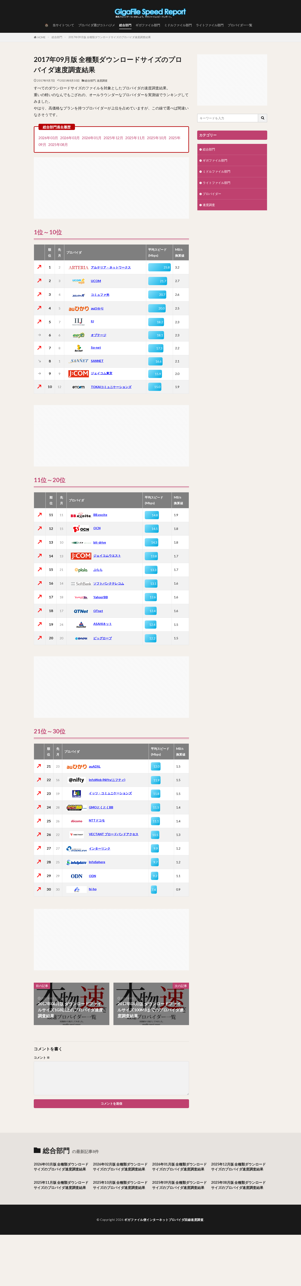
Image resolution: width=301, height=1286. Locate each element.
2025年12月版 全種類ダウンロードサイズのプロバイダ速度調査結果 (238, 1166)
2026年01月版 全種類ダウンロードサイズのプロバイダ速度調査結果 (179, 1166)
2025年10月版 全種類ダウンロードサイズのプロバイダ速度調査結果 (120, 1185)
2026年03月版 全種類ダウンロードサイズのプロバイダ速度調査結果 (61, 1166)
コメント (42, 1057)
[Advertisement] (111, 186)
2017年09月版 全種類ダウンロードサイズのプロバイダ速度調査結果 (109, 37)
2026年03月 (48, 138)
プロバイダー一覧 (240, 25)
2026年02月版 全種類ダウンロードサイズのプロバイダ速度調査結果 (120, 1166)
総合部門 (125, 25)
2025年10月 (157, 138)
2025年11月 (135, 138)
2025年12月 (113, 138)
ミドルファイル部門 (178, 25)
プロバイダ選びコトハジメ (96, 25)
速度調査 (102, 80)
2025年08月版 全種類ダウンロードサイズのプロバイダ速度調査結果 (238, 1185)
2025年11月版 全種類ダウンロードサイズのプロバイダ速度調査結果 (61, 1185)
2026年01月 (92, 138)
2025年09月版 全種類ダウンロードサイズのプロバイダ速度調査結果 (179, 1185)
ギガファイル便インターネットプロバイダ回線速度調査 (164, 1219)
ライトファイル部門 (210, 25)
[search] (262, 118)
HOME (41, 37)
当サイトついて (63, 25)
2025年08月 (58, 144)
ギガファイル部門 (148, 25)
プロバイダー (212, 194)
